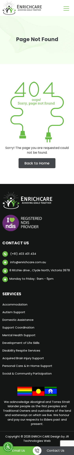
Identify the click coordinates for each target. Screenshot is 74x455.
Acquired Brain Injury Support (23, 358)
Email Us (18, 450)
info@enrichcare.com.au (28, 262)
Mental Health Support (19, 335)
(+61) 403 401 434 (23, 254)
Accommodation (14, 304)
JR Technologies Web (46, 438)
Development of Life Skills (20, 343)
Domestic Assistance (18, 320)
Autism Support (13, 312)
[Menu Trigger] (66, 8)
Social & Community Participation (27, 373)
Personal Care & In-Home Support (27, 366)
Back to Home (37, 163)
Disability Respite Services (21, 350)
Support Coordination (18, 327)
